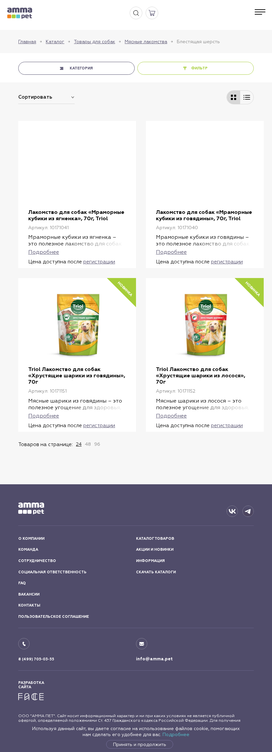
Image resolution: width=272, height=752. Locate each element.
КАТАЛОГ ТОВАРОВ (155, 538)
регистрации (99, 261)
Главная (27, 41)
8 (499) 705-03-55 (36, 659)
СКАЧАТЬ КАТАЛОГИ (156, 572)
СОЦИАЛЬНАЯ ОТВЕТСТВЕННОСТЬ (52, 572)
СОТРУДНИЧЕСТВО (37, 561)
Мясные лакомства (146, 41)
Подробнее (176, 734)
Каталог (55, 41)
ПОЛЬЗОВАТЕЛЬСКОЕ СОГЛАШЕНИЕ (53, 616)
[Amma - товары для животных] (20, 13)
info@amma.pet (154, 659)
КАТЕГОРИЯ (81, 68)
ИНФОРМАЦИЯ (150, 561)
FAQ (22, 583)
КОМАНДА (28, 549)
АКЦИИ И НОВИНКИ (154, 549)
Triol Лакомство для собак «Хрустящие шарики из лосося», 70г (200, 375)
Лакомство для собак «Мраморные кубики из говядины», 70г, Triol (204, 215)
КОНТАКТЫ (29, 605)
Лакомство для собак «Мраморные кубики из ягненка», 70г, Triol (76, 215)
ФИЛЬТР (199, 68)
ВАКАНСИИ (28, 594)
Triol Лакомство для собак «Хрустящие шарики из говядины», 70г (76, 375)
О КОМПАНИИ (31, 538)
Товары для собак (94, 41)
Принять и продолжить (139, 744)
